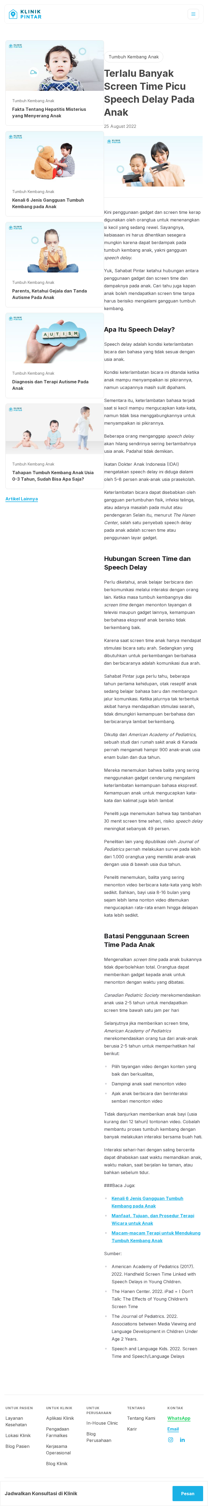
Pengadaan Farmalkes (57, 1432)
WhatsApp (178, 1418)
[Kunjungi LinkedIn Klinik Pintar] (182, 1440)
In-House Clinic (102, 1423)
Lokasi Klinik (18, 1435)
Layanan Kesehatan (16, 1421)
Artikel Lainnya (21, 498)
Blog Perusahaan (98, 1437)
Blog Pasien (17, 1446)
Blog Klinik (56, 1463)
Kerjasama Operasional (58, 1449)
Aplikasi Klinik (60, 1418)
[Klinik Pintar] (29, 14)
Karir (132, 1429)
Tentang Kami (141, 1418)
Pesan (187, 1493)
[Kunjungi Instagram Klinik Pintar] (170, 1440)
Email (173, 1429)
